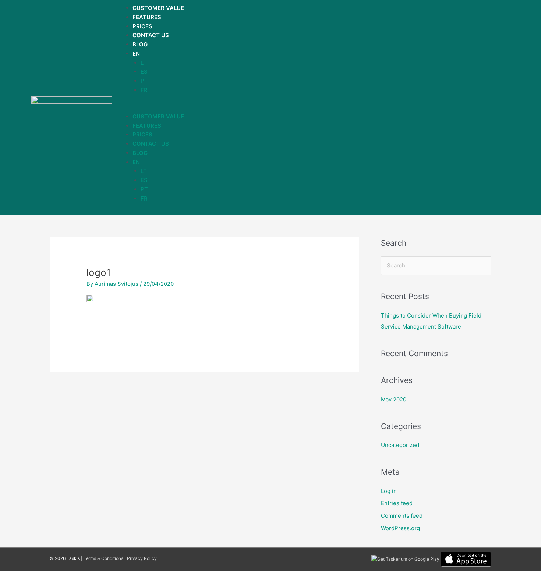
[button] (271, 107)
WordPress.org (400, 528)
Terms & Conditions (103, 558)
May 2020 (393, 399)
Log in (389, 490)
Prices (142, 26)
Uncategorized (400, 444)
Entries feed (397, 503)
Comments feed (401, 515)
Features (146, 17)
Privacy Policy (142, 558)
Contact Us (150, 35)
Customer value (158, 7)
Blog (140, 44)
